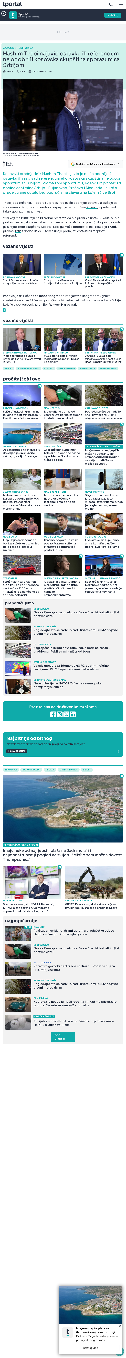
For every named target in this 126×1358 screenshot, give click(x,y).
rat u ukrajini (31, 769)
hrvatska (11, 769)
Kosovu (91, 207)
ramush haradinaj (28, 368)
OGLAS (63, 32)
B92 (18, 231)
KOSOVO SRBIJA (108, 368)
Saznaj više (90, 1348)
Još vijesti (59, 1036)
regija (50, 769)
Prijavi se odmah (16, 751)
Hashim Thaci (87, 368)
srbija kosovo (66, 368)
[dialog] (90, 1320)
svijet (87, 769)
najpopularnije (21, 921)
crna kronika (68, 769)
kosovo (48, 368)
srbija (8, 368)
